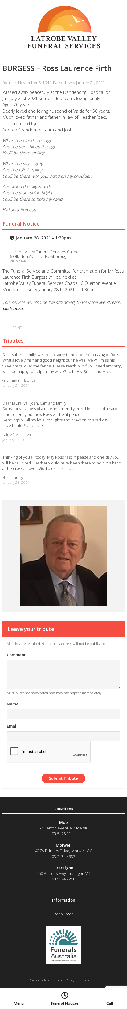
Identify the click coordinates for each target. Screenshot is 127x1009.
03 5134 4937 (63, 856)
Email (12, 726)
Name (12, 704)
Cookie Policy (64, 980)
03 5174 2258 (63, 879)
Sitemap (86, 980)
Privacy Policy (39, 980)
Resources (63, 914)
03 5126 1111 (63, 833)
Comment (16, 655)
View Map (18, 261)
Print (17, 327)
